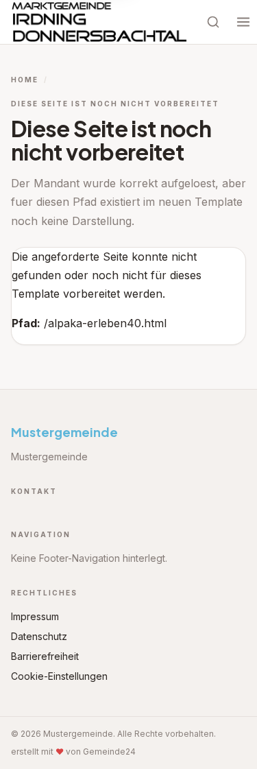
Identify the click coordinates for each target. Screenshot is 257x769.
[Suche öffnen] (213, 22)
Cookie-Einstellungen (59, 676)
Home (24, 79)
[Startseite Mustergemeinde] (99, 22)
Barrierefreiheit (45, 656)
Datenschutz (39, 636)
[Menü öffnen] (243, 22)
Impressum (35, 616)
